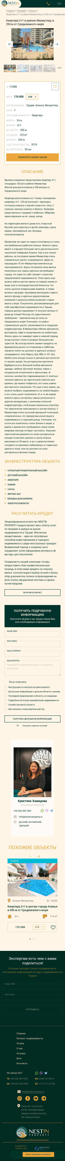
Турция (30, 105)
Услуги (20, 1043)
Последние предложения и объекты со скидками (32, 696)
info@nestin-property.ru (30, 816)
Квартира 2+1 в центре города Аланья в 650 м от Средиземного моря (32, 908)
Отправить (32, 1009)
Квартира (37, 115)
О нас (20, 1048)
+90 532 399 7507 (22, 811)
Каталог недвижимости (30, 1038)
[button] (30, 939)
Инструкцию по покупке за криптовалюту (29, 687)
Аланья (32, 11)
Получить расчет (32, 592)
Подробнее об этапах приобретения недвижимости (33, 700)
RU (44, 1078)
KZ (45, 1083)
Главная (10, 11)
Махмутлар (51, 105)
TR (17, 1078)
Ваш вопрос (13, 660)
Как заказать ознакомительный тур (26, 709)
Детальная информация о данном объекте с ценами (34, 691)
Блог (19, 1058)
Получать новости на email (35, 726)
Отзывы (21, 1053)
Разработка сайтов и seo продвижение (21, 1148)
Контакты (22, 1063)
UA (17, 1083)
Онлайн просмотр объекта (21, 704)
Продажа (21, 11)
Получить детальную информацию (32, 719)
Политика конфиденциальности (33, 1140)
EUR (30, 97)
